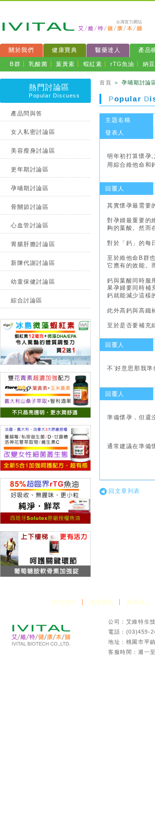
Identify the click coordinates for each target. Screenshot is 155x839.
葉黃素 (65, 64)
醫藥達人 (107, 50)
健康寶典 (64, 50)
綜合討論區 (27, 300)
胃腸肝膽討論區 (33, 244)
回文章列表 (124, 491)
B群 (15, 64)
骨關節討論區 (30, 207)
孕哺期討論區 (30, 188)
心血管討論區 (30, 225)
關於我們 (21, 50)
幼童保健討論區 (33, 282)
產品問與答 (27, 113)
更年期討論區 (30, 169)
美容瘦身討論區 (33, 151)
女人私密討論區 (33, 132)
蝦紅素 (92, 64)
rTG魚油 (122, 64)
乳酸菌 (38, 64)
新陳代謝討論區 (33, 263)
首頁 (105, 82)
